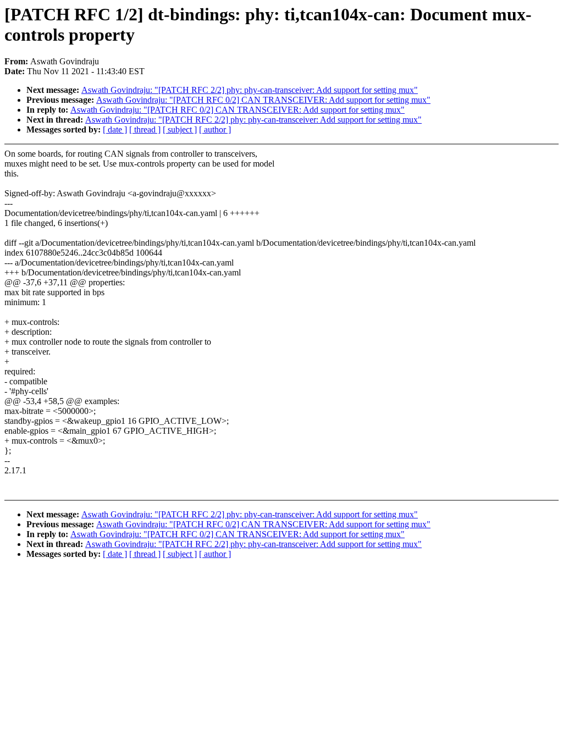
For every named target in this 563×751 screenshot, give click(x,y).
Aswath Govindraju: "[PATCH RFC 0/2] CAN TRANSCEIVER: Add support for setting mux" (263, 99)
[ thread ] (145, 129)
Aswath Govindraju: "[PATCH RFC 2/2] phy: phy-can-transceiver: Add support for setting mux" (249, 90)
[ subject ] (180, 129)
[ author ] (215, 129)
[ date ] (115, 129)
